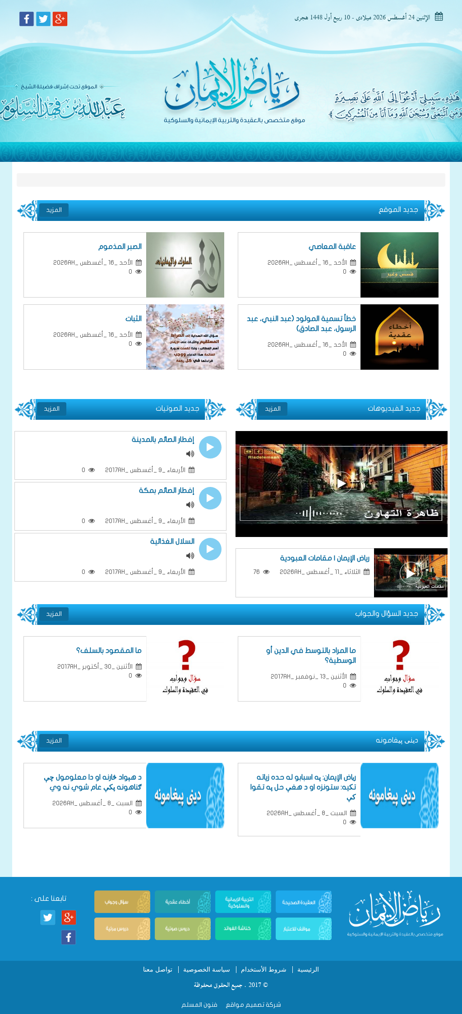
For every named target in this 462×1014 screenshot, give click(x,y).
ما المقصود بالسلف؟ (107, 650)
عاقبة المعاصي (332, 246)
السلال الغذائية (172, 541)
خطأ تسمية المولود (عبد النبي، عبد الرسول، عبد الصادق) (301, 323)
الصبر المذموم (120, 246)
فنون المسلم (199, 1004)
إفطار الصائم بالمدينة (163, 439)
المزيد (54, 209)
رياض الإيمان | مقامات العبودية (325, 558)
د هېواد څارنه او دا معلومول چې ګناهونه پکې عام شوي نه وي (93, 782)
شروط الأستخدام (263, 969)
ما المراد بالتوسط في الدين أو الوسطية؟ (311, 655)
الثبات (133, 318)
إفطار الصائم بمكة (166, 490)
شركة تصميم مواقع (252, 1004)
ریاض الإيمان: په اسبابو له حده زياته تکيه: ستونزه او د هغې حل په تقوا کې (303, 787)
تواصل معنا (157, 969)
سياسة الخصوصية (206, 969)
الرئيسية (308, 969)
